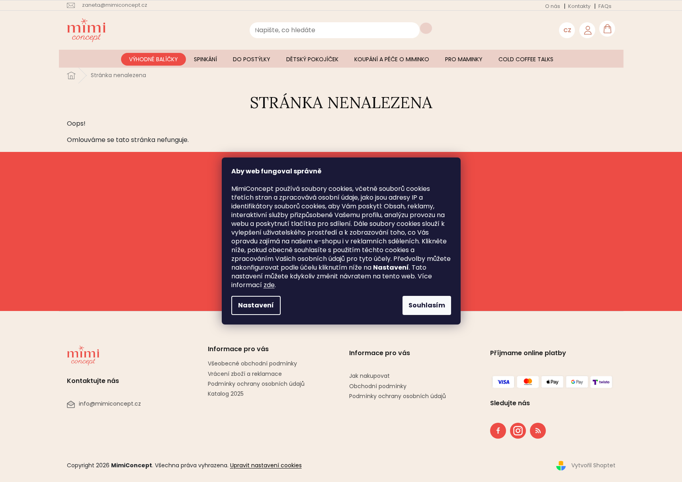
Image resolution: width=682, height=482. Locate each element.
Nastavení (256, 305)
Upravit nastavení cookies (266, 465)
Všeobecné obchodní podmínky (252, 363)
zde (269, 285)
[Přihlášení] (587, 30)
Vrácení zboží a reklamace (245, 374)
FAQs (605, 6)
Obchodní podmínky (377, 386)
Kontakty (579, 6)
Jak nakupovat (369, 376)
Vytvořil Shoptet (593, 465)
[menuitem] (153, 59)
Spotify (538, 431)
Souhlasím (426, 305)
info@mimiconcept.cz (110, 404)
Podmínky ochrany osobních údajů (256, 384)
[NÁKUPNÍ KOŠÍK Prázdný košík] (607, 29)
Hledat (426, 28)
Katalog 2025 (226, 394)
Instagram (515, 429)
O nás (552, 6)
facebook (498, 431)
